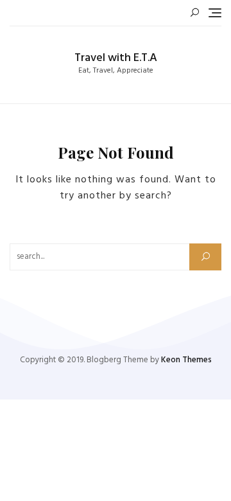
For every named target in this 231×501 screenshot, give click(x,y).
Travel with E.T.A (115, 58)
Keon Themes (186, 360)
